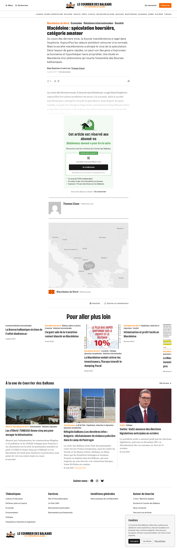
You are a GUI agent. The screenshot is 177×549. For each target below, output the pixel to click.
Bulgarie (68, 14)
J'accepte (134, 541)
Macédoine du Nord (105, 14)
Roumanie (142, 14)
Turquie (167, 14)
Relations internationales (98, 23)
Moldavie (119, 14)
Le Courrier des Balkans (94, 4)
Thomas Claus (77, 68)
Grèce (84, 14)
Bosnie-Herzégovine (53, 14)
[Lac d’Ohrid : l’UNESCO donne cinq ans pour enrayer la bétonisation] (32, 406)
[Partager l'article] (128, 81)
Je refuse (147, 541)
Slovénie (159, 14)
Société (119, 23)
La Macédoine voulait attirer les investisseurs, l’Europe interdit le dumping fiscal (103, 362)
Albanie (39, 14)
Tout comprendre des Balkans (94, 7)
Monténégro (131, 14)
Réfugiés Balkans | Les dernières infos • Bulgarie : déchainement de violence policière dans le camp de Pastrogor (89, 436)
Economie (76, 23)
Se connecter (100, 192)
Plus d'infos (160, 541)
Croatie (77, 14)
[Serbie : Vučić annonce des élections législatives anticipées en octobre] (145, 406)
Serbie (151, 14)
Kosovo (91, 14)
